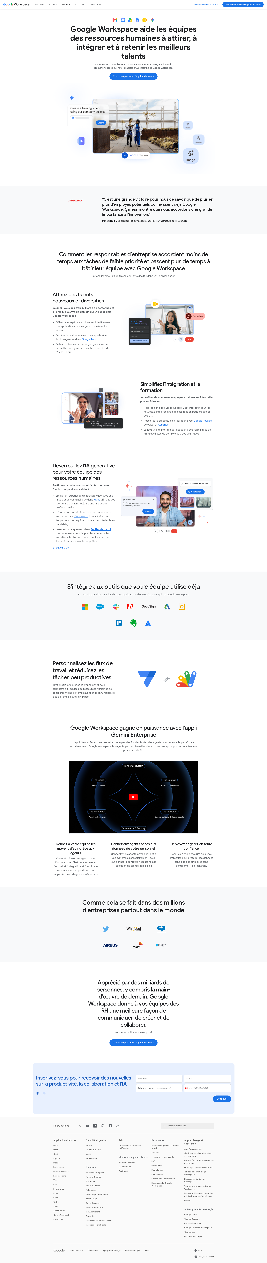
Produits (53, 4)
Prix (83, 4)
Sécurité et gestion (96, 1140)
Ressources (96, 4)
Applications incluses (64, 1140)
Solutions (39, 4)
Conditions (93, 1250)
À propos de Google (112, 1250)
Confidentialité (76, 1250)
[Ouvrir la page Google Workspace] (16, 4)
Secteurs (66, 4)
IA (76, 4)
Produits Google (132, 1250)
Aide (147, 1250)
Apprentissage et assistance (193, 1142)
